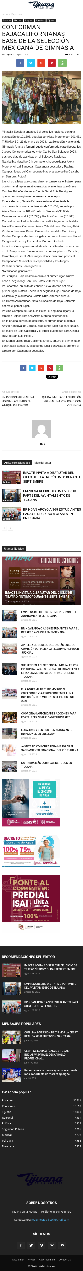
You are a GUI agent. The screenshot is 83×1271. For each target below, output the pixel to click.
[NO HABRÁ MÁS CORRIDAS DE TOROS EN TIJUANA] (9, 766)
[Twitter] (31, 1245)
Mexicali (7, 1135)
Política (6, 1123)
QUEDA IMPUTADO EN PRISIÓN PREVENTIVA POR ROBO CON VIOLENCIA (61, 401)
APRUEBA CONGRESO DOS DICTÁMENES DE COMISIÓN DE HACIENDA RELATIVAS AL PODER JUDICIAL (50, 648)
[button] (77, 5)
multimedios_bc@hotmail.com (50, 1219)
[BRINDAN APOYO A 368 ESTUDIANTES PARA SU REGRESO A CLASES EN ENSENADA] (11, 514)
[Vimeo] (41, 1245)
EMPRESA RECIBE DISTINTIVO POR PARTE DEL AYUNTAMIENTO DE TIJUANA (49, 495)
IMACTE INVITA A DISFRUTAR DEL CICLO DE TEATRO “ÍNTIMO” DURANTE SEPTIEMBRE (52, 477)
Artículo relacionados (17, 462)
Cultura (6, 482)
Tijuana (51, 20)
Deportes (7, 20)
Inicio (5, 14)
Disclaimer (18, 1259)
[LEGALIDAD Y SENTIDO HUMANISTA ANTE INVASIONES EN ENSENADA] (9, 734)
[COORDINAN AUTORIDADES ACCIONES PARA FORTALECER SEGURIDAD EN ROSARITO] (9, 717)
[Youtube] (62, 1245)
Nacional (18, 20)
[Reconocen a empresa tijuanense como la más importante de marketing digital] (11, 1075)
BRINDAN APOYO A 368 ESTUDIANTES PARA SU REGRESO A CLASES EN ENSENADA (52, 514)
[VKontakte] (52, 1245)
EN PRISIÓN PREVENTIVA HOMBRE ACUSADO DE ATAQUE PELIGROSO (18, 401)
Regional (29, 20)
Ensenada (8, 1146)
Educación (8, 518)
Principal (7, 500)
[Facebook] (21, 1245)
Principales (8, 1106)
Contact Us (65, 1259)
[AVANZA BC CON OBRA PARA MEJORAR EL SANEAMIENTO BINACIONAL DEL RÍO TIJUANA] (9, 750)
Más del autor (43, 462)
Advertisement (47, 1259)
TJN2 (9, 54)
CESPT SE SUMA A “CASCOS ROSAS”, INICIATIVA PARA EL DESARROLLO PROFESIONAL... (47, 1054)
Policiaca (7, 1140)
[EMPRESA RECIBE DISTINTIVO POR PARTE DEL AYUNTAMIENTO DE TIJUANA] (11, 495)
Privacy (31, 1259)
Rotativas (40, 20)
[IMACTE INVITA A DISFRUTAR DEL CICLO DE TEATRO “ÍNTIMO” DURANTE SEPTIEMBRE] (11, 477)
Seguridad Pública (13, 1129)
